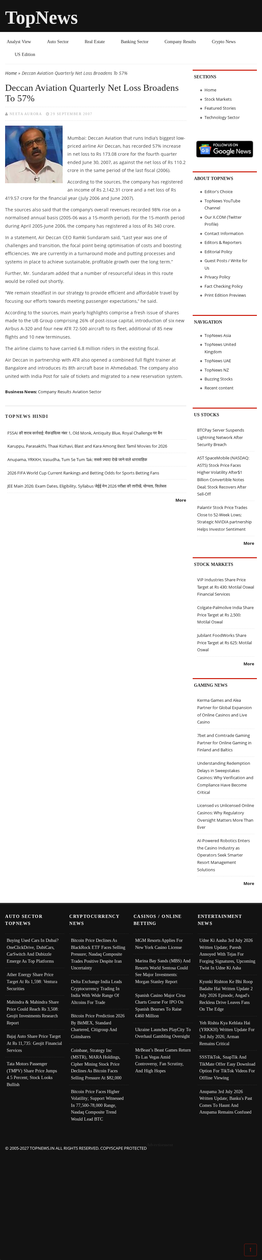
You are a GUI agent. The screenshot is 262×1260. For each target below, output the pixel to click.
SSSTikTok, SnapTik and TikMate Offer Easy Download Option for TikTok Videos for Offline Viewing (227, 1067)
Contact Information (223, 233)
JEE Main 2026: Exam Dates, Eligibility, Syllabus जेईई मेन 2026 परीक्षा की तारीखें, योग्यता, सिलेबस (86, 486)
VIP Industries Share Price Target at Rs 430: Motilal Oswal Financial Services (225, 587)
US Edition (25, 54)
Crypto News (223, 41)
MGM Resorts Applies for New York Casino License (159, 944)
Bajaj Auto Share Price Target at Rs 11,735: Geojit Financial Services (34, 1043)
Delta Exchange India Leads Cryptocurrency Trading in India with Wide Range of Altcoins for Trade (96, 992)
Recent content (219, 388)
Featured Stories (220, 108)
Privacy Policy (217, 277)
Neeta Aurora (26, 114)
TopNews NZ (216, 370)
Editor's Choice (218, 191)
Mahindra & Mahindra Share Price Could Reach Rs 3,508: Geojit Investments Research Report (33, 1012)
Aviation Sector (87, 392)
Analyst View (19, 41)
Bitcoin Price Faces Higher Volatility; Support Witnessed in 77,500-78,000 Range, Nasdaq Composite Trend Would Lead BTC (97, 1105)
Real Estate (95, 41)
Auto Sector (58, 41)
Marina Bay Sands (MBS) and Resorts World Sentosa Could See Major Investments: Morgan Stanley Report (162, 971)
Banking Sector (135, 41)
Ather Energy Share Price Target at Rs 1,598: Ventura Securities (32, 981)
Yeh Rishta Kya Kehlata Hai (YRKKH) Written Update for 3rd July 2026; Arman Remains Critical (227, 1033)
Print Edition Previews (225, 295)
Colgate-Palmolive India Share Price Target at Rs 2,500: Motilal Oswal (225, 615)
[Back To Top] (250, 1249)
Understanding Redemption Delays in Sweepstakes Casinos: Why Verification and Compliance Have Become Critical (225, 777)
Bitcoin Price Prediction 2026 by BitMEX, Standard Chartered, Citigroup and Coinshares (98, 1026)
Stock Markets (218, 99)
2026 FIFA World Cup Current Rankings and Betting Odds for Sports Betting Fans (83, 473)
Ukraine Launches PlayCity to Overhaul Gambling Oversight (163, 1033)
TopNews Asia (217, 335)
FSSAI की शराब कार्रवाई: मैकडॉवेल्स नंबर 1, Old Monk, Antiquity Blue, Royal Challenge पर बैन (84, 433)
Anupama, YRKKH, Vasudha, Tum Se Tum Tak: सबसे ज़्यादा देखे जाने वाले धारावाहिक (77, 459)
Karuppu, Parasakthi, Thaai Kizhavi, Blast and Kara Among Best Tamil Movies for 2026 (87, 446)
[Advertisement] (131, 1196)
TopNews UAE (217, 361)
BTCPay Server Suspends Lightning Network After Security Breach (220, 437)
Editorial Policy (218, 251)
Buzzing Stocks (218, 379)
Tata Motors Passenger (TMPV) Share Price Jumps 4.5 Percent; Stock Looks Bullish (32, 1074)
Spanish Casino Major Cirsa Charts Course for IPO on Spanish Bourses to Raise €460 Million (160, 1006)
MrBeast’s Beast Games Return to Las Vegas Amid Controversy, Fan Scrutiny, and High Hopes (163, 1060)
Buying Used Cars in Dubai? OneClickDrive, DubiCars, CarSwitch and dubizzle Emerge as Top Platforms (32, 951)
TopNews (41, 17)
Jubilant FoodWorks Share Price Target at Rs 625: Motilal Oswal (224, 642)
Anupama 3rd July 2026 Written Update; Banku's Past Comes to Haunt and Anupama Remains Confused (225, 1102)
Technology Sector (222, 117)
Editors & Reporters (223, 242)
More (180, 500)
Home (11, 73)
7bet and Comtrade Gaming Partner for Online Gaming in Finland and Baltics (224, 742)
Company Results (180, 41)
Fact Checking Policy (223, 286)
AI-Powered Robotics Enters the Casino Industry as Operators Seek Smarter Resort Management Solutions (223, 855)
